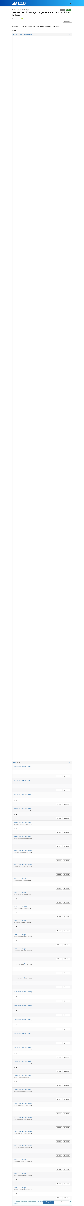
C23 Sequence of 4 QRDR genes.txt (23, 1075)
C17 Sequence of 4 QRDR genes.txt (23, 991)
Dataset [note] (62, 9)
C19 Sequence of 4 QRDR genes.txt (23, 1019)
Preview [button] (59, 776)
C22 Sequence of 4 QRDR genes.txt (23, 1061)
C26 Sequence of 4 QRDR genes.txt (23, 1117)
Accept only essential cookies (62, 1202)
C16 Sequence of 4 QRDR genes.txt (23, 977)
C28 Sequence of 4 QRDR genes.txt (23, 1145)
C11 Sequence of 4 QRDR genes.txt (23, 906)
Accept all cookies (48, 1202)
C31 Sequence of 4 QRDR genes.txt (23, 1188)
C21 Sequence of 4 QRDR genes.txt (23, 1047)
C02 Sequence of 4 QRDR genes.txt (23, 780)
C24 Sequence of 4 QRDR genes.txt (23, 1089)
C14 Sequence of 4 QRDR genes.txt (23, 949)
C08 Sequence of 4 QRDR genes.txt (23, 864)
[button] (42, 34)
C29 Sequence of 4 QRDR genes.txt (23, 1159)
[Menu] (70, 3)
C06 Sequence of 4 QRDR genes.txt (23, 836)
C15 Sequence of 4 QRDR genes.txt (23, 963)
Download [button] (67, 776)
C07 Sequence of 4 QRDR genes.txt (23, 850)
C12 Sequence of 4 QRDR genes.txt (23, 920)
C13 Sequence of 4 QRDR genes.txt (23, 935)
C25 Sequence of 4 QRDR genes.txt (23, 1103)
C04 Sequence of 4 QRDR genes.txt (23, 808)
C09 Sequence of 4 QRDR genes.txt (23, 878)
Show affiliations (67, 21)
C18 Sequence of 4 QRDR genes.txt (23, 1005)
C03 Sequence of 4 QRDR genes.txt (23, 794)
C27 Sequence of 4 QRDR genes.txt (23, 1131)
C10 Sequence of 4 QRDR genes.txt (23, 892)
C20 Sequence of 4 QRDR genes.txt (23, 1033)
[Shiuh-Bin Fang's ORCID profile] (22, 19)
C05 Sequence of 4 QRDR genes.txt (23, 822)
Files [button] (16, 762)
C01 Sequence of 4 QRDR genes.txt (23, 766)
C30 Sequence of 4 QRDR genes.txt (23, 1173)
